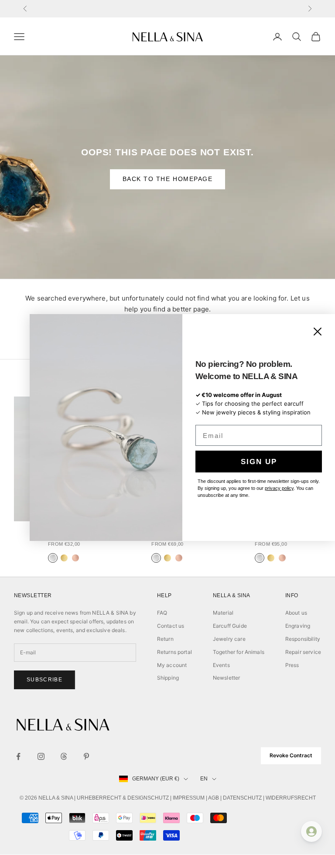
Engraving (297, 625)
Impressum (189, 798)
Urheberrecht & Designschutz (123, 798)
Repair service (303, 652)
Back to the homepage (168, 178)
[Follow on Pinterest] (86, 756)
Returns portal (174, 652)
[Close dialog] (317, 331)
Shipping (168, 677)
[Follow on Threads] (63, 756)
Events (221, 665)
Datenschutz (242, 798)
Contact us (171, 625)
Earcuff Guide (230, 625)
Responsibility (302, 639)
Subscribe (44, 680)
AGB (213, 798)
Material (223, 612)
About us (296, 612)
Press (292, 665)
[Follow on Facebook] (18, 756)
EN (204, 779)
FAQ (162, 612)
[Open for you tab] (311, 831)
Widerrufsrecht (291, 798)
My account (172, 665)
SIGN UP (259, 462)
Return (165, 639)
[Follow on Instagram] (41, 756)
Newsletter (226, 677)
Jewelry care (229, 639)
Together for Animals (238, 652)
